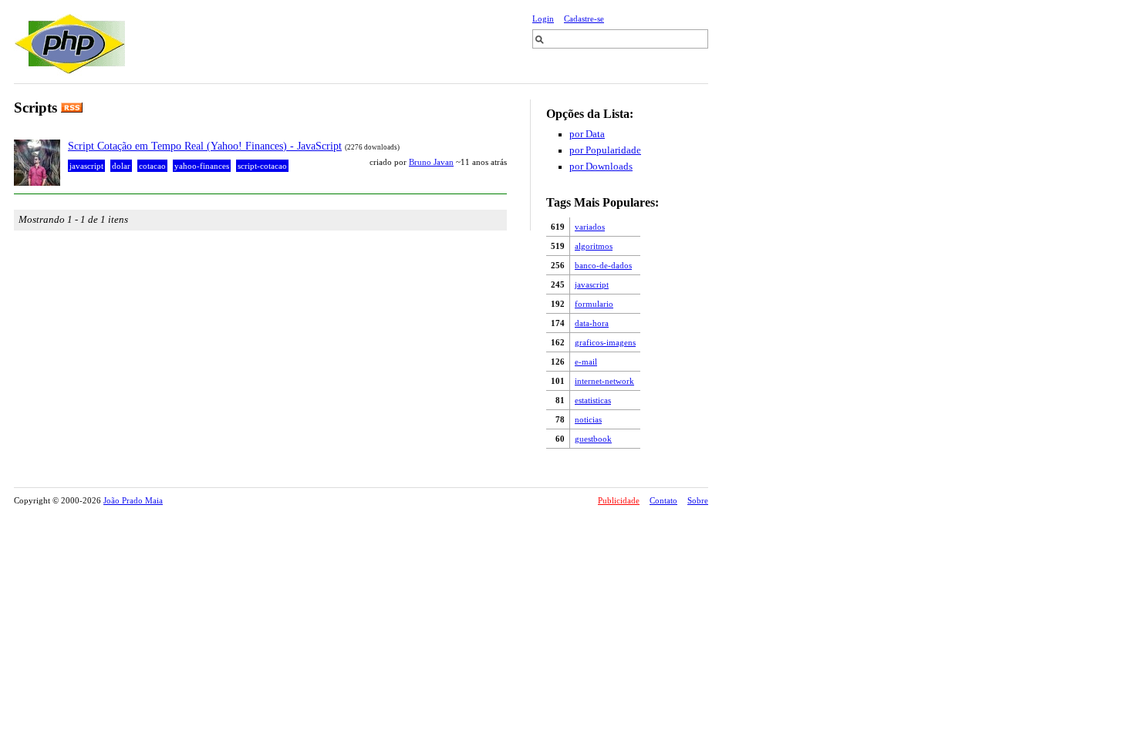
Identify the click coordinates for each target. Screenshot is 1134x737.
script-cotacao (262, 165)
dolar (121, 165)
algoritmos (594, 246)
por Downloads (601, 166)
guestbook (593, 438)
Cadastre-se (584, 18)
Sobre (697, 500)
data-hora (592, 323)
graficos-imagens (605, 342)
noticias (588, 419)
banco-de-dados (603, 265)
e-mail (586, 361)
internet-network (604, 380)
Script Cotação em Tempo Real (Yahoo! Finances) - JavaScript (205, 146)
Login (543, 18)
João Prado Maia (133, 500)
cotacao (152, 165)
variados (590, 226)
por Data (587, 134)
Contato (663, 500)
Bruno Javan (431, 162)
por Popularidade (605, 150)
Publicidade (619, 500)
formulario (594, 303)
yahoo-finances (201, 165)
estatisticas (593, 400)
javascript (592, 284)
